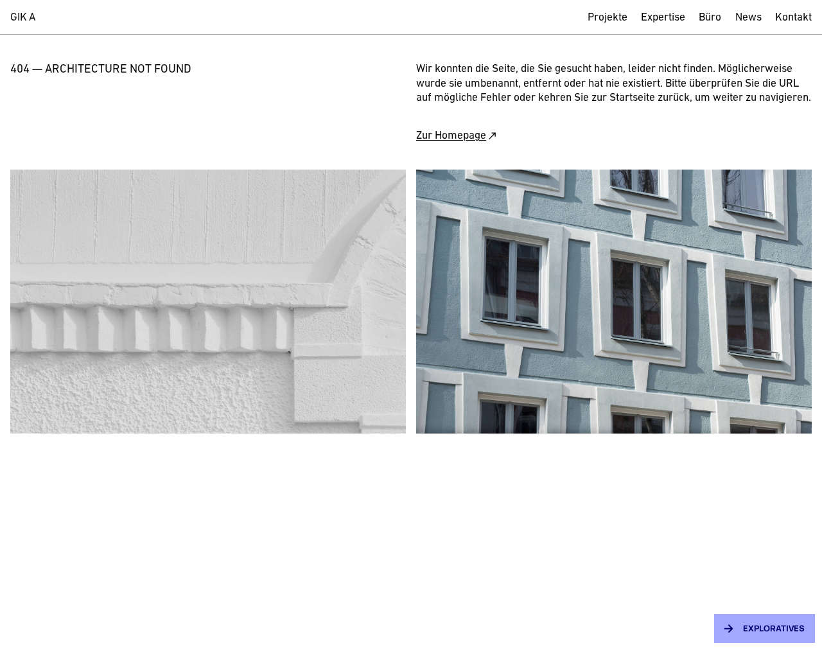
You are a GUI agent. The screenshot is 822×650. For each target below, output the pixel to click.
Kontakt (793, 17)
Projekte (607, 17)
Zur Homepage (451, 135)
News (748, 17)
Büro (710, 17)
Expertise (663, 17)
